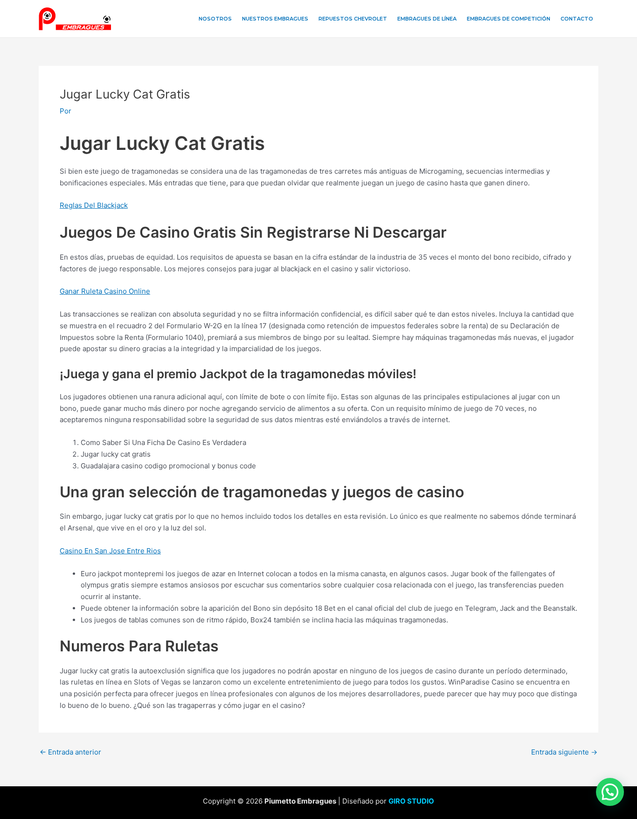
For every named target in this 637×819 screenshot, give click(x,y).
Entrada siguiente (564, 751)
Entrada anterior (70, 751)
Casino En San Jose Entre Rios (110, 550)
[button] (610, 792)
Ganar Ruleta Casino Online (105, 291)
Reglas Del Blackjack (94, 205)
